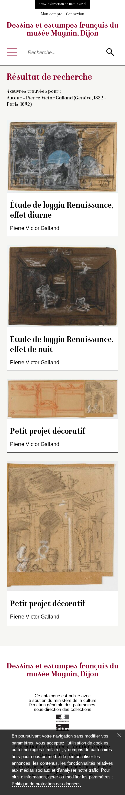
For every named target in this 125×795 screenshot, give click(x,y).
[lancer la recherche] (110, 52)
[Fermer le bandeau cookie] (119, 735)
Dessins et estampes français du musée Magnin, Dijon (62, 30)
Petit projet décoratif (47, 432)
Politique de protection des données (46, 783)
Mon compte (51, 14)
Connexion (75, 14)
